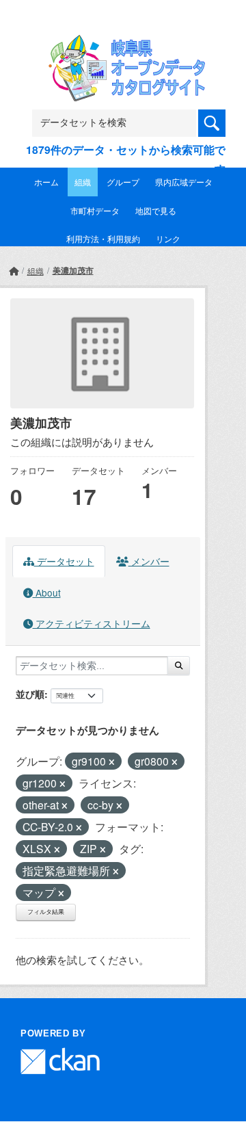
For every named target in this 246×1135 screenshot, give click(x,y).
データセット (64, 561)
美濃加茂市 (73, 270)
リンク (168, 238)
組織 (82, 181)
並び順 (30, 694)
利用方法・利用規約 (103, 238)
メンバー (148, 561)
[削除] (112, 762)
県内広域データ (184, 181)
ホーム (46, 181)
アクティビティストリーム (91, 623)
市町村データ (95, 210)
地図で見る (155, 210)
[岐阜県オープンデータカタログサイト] (123, 43)
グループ (123, 181)
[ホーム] (13, 270)
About (47, 592)
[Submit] (178, 665)
